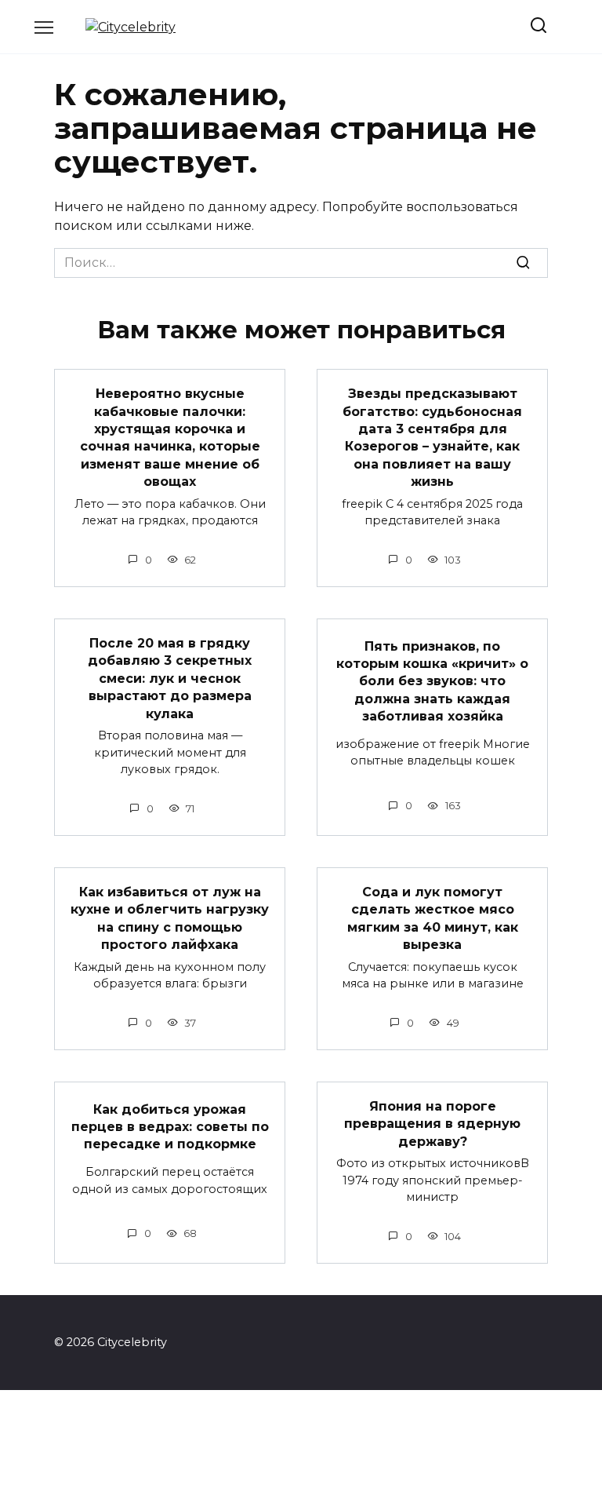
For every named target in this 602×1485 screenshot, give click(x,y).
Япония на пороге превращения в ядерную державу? (432, 1124)
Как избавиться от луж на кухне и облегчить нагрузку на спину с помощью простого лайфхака (170, 918)
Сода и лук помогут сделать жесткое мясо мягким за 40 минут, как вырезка (432, 918)
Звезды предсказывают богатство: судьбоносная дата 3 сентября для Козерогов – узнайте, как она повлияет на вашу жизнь (432, 437)
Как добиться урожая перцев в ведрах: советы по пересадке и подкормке (170, 1126)
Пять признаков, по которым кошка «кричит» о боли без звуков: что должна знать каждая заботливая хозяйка (432, 681)
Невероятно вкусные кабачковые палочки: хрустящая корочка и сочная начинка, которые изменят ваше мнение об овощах (170, 437)
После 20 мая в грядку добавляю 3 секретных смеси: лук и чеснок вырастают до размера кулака (170, 678)
